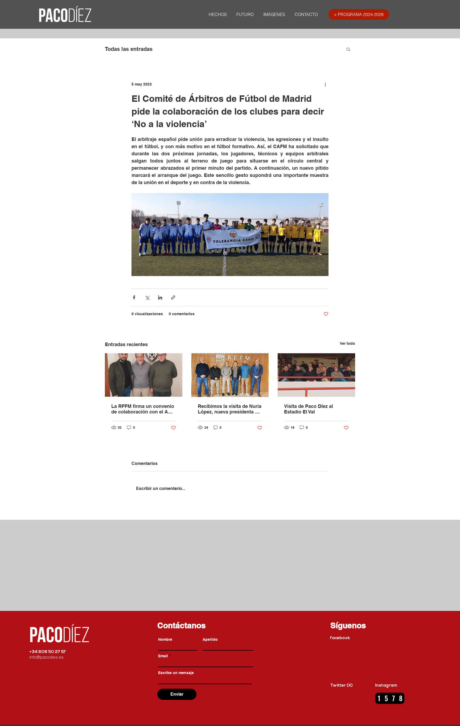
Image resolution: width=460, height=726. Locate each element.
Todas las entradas (129, 49)
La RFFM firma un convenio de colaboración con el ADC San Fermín (143, 409)
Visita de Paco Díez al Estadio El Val (308, 409)
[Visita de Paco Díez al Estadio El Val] (316, 375)
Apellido (210, 639)
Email (163, 656)
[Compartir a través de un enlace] (173, 297)
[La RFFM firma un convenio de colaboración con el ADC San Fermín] (143, 375)
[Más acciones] (325, 84)
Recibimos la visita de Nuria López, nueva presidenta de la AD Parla (229, 409)
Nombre (165, 639)
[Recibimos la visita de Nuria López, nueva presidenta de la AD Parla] (230, 375)
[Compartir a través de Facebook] (134, 297)
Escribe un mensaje (176, 673)
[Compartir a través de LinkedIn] (160, 297)
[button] (348, 49)
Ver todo (347, 343)
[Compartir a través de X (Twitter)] (147, 297)
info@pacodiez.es (46, 657)
